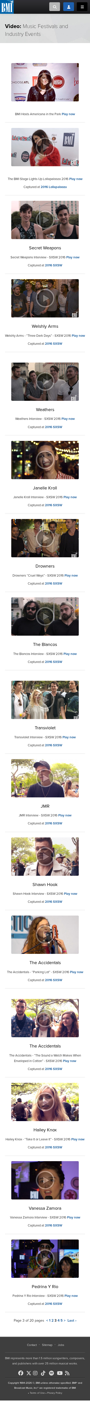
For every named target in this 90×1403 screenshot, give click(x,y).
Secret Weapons (45, 248)
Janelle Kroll (45, 488)
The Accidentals (45, 962)
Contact (32, 1345)
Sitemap (47, 1345)
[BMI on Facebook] (21, 1373)
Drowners (45, 566)
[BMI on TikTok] (44, 1373)
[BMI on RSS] (68, 1373)
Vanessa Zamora (45, 1208)
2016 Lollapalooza (54, 187)
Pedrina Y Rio (45, 1286)
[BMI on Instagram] (36, 1373)
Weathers (45, 409)
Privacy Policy (54, 1392)
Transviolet (45, 728)
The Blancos (45, 644)
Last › (72, 1320)
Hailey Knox (45, 1130)
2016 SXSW (53, 265)
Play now (68, 114)
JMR (45, 806)
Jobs (61, 1345)
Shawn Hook (45, 884)
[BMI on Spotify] (52, 1373)
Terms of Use (37, 1392)
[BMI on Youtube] (60, 1373)
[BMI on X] (29, 1372)
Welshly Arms (45, 326)
